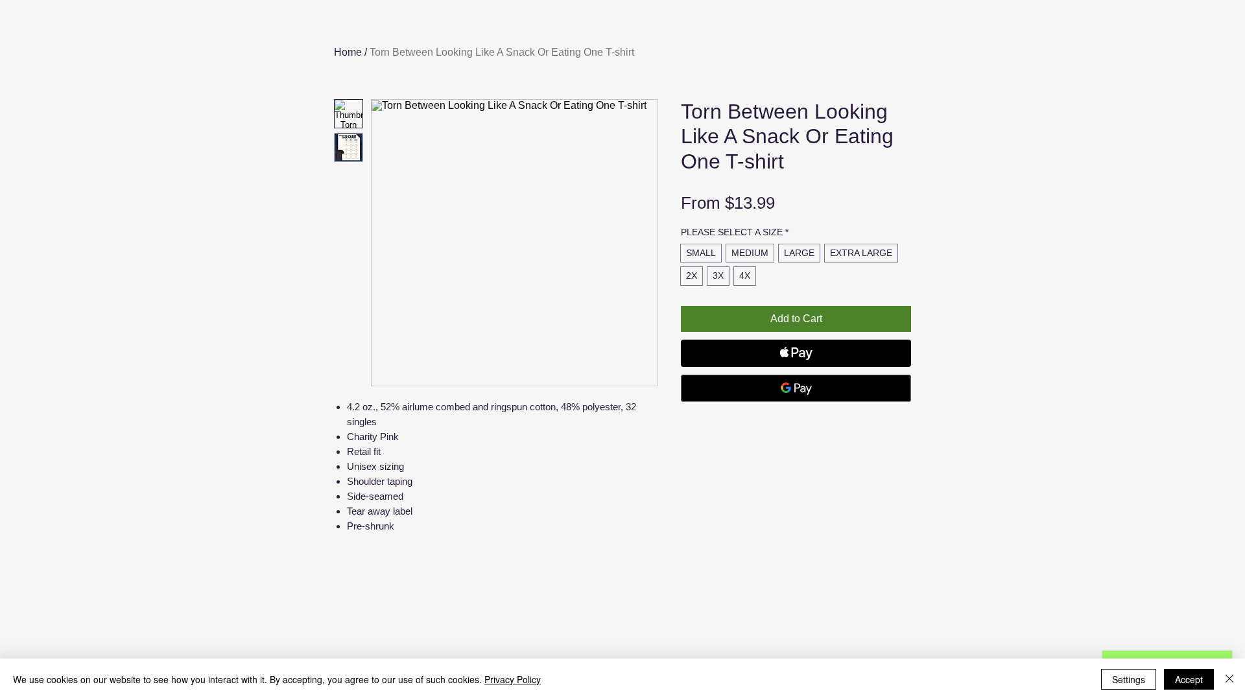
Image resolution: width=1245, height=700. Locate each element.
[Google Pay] (796, 388)
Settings (1128, 679)
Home (348, 52)
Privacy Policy (512, 679)
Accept (1189, 679)
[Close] (1229, 679)
